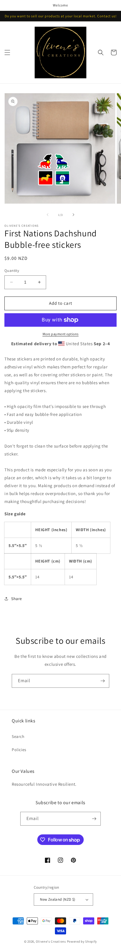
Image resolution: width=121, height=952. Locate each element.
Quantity (11, 270)
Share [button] (16, 598)
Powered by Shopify (82, 941)
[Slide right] (73, 214)
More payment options (61, 334)
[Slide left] (47, 214)
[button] (7, 52)
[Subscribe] (102, 681)
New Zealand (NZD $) (57, 899)
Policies (19, 749)
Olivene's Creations (51, 941)
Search (18, 736)
